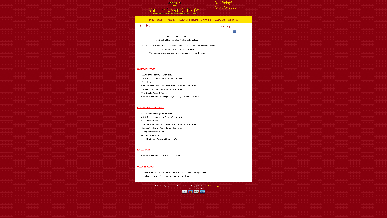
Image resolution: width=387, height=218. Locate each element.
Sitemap (230, 186)
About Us (161, 19)
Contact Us (233, 19)
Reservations (219, 19)
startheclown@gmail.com (217, 186)
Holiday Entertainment (188, 19)
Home (151, 19)
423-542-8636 (225, 7)
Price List (172, 19)
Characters (206, 19)
